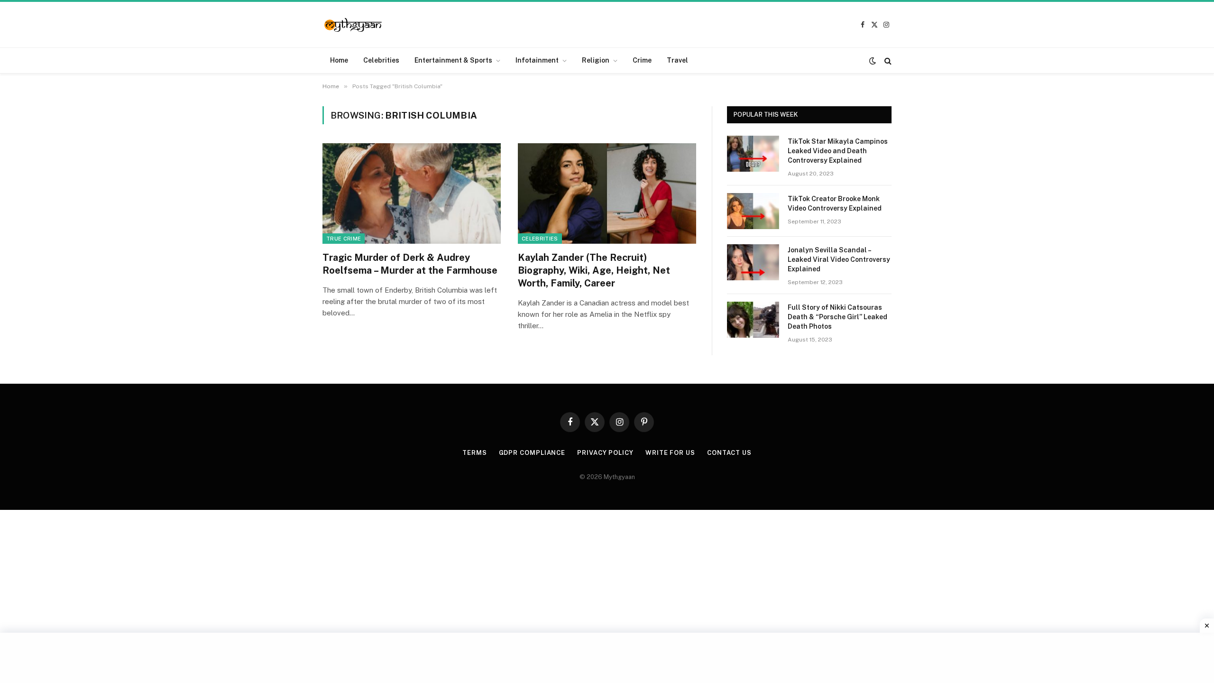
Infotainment (537, 60)
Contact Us (729, 452)
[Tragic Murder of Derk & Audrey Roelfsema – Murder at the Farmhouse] (411, 193)
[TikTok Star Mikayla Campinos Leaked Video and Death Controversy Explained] (753, 154)
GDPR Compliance (532, 452)
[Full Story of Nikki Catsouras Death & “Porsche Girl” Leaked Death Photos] (753, 320)
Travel (677, 60)
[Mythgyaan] (353, 25)
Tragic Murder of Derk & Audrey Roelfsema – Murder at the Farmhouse (409, 264)
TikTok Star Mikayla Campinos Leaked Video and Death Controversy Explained (838, 151)
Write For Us (670, 452)
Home (339, 60)
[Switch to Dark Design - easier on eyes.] (872, 61)
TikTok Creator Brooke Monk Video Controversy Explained (835, 203)
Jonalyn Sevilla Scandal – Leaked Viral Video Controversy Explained (839, 259)
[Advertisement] (607, 656)
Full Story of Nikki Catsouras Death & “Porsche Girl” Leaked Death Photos (837, 317)
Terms (474, 452)
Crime (642, 60)
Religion (595, 60)
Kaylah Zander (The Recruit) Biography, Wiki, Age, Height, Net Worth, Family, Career (594, 270)
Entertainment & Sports (453, 60)
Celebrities (381, 60)
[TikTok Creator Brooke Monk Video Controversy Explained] (753, 211)
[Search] (887, 60)
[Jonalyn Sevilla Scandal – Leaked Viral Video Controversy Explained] (753, 262)
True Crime (343, 238)
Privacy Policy (605, 452)
